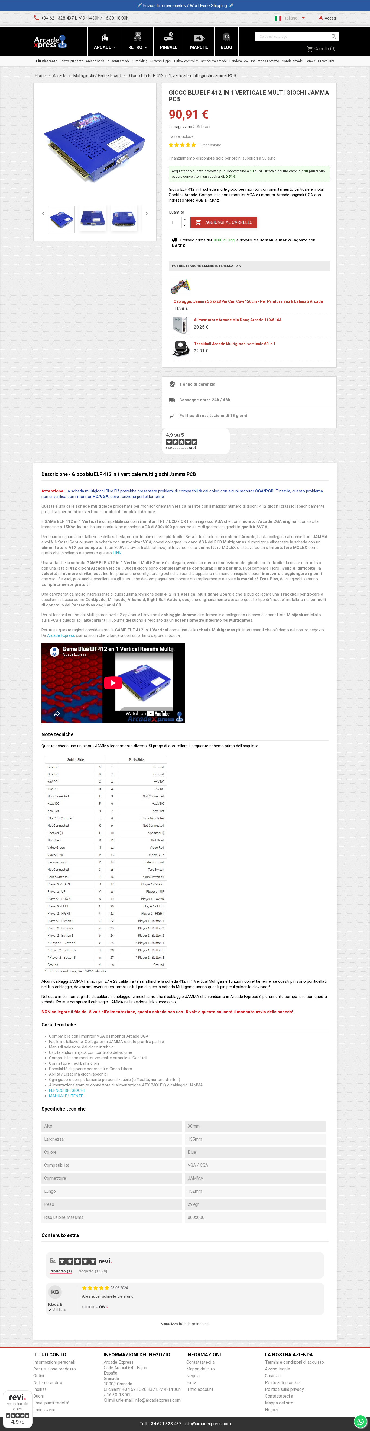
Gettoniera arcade (214, 61)
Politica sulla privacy (284, 1389)
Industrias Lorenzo (265, 61)
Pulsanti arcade (118, 61)
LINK (117, 553)
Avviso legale (277, 1369)
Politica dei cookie (282, 1382)
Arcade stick (95, 61)
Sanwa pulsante (71, 61)
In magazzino (180, 127)
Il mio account (199, 1389)
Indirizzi (40, 1389)
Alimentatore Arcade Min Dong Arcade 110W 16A (237, 320)
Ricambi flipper (160, 61)
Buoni (38, 1396)
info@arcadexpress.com (208, 1423)
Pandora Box (238, 61)
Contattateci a (200, 1362)
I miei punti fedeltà (51, 1402)
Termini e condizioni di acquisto (294, 1362)
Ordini (38, 1375)
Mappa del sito (200, 1369)
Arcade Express (61, 635)
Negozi (193, 1375)
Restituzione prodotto (54, 1369)
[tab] (61, 1271)
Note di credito (47, 1382)
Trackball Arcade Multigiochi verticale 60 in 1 (234, 344)
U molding (140, 61)
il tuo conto (49, 1354)
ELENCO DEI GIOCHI (67, 1090)
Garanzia (273, 1375)
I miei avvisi (44, 1409)
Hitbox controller (186, 61)
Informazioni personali (54, 1362)
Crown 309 (326, 61)
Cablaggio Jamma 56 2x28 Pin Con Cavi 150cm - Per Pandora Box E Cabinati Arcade (248, 301)
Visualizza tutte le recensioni (185, 1323)
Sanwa (310, 61)
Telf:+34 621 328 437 (160, 1423)
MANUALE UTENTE (66, 1095)
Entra (191, 1382)
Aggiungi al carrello (224, 222)
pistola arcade (292, 61)
